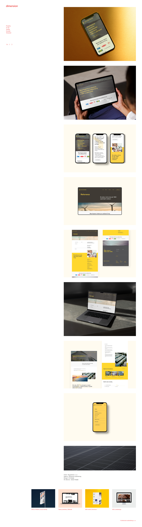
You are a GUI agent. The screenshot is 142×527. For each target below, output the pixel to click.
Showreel (8, 33)
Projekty (8, 26)
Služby (8, 29)
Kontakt (8, 31)
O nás (7, 27)
